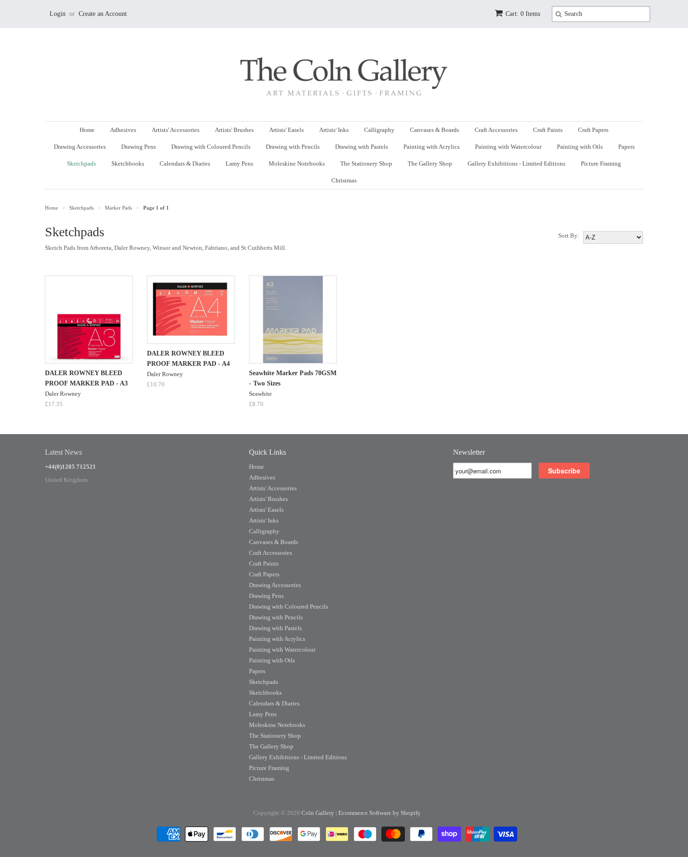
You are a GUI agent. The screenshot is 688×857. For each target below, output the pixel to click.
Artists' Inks (334, 129)
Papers (626, 146)
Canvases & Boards (434, 129)
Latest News (63, 452)
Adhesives (123, 129)
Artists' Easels (286, 129)
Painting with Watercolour (508, 146)
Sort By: (568, 235)
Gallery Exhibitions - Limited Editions (516, 163)
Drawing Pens (138, 146)
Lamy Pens (239, 163)
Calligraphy (379, 129)
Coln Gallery (317, 812)
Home (87, 129)
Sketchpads (81, 163)
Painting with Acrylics (431, 146)
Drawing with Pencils (293, 146)
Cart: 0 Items (522, 13)
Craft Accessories (496, 129)
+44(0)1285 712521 (70, 466)
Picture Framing (601, 163)
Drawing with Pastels (361, 146)
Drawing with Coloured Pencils (210, 146)
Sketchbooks (127, 163)
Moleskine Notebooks (297, 163)
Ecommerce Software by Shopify (379, 812)
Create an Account (103, 13)
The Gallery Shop (430, 163)
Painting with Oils (580, 146)
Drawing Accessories (80, 146)
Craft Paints (548, 129)
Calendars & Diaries (185, 163)
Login (58, 13)
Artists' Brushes (234, 129)
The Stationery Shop (366, 163)
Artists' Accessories (175, 129)
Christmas (344, 180)
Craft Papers (593, 129)
